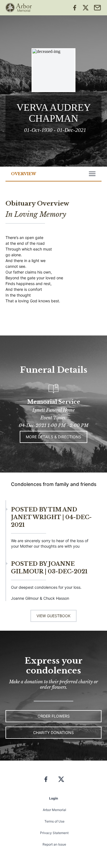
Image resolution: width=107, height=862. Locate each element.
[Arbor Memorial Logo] (18, 7)
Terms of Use (54, 821)
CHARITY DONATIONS (53, 732)
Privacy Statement (54, 833)
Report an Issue (54, 844)
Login (53, 798)
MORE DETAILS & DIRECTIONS (53, 436)
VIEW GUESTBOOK (53, 615)
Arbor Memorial (54, 810)
